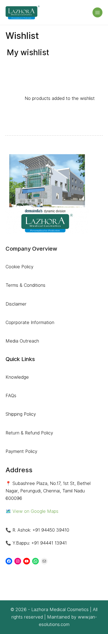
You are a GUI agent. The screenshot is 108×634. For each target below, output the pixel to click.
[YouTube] (26, 561)
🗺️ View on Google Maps (32, 511)
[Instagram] (17, 561)
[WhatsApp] (35, 561)
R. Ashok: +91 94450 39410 (40, 530)
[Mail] (44, 561)
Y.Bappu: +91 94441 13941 (39, 543)
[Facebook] (9, 561)
